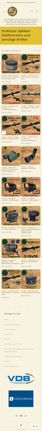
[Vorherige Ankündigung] (4, 2)
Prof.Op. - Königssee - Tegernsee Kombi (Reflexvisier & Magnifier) (10, 262)
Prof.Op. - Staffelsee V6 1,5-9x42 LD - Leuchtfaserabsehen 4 (29, 138)
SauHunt (23, 429)
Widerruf (7, 361)
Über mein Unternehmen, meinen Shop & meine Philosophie (18, 350)
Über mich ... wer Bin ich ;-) (13, 344)
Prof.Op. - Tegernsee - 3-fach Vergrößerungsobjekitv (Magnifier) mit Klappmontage (30, 230)
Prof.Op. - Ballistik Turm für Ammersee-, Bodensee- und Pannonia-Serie (11, 77)
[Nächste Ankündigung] (38, 2)
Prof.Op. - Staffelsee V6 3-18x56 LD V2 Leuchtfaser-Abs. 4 (30, 262)
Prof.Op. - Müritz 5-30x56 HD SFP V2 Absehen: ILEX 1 (10, 138)
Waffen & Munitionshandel (13, 356)
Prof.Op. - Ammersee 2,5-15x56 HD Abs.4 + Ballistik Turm (10, 292)
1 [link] (15, 307)
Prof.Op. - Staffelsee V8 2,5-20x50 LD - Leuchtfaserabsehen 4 (10, 108)
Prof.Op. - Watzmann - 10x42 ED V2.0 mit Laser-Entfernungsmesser (10, 169)
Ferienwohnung (9, 329)
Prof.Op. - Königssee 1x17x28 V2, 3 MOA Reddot (10, 199)
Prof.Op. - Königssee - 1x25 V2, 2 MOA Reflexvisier (11, 228)
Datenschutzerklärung (12, 324)
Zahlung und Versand (11, 366)
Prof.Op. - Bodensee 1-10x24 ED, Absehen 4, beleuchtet (30, 107)
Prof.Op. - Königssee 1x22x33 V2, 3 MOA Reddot (29, 199)
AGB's (6, 319)
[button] (4, 11)
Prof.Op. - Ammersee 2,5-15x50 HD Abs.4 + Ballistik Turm (30, 77)
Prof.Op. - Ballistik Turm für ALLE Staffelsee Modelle (30, 291)
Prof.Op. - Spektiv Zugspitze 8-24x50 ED (28, 167)
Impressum (8, 334)
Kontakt (7, 339)
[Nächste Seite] (26, 306)
